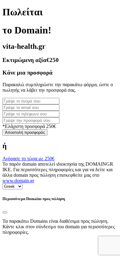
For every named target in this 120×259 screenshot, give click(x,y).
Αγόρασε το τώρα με (28, 158)
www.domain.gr (18, 180)
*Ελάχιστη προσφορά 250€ (29, 126)
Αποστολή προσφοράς (25, 132)
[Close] (4, 212)
